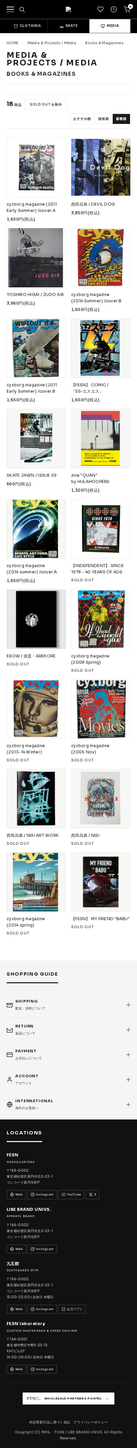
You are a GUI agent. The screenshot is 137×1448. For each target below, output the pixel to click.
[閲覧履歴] (113, 9)
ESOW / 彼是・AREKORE (31, 655)
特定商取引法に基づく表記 (49, 1422)
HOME (12, 43)
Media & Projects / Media (52, 43)
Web (19, 1195)
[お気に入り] (100, 9)
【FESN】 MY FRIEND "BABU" (100, 918)
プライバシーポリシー (90, 1422)
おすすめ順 (82, 119)
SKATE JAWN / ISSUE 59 (32, 475)
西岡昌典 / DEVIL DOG (93, 204)
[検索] (22, 9)
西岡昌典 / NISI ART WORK (33, 835)
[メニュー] (10, 9)
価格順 (103, 119)
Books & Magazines (104, 43)
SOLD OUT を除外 (46, 104)
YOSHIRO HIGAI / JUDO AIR (35, 294)
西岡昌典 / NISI (85, 835)
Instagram (45, 1195)
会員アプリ (74, 1309)
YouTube (74, 1195)
